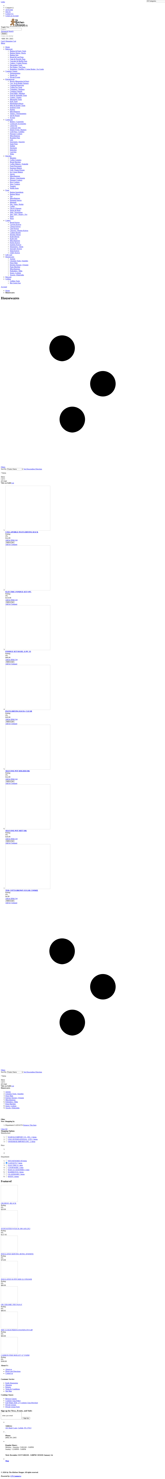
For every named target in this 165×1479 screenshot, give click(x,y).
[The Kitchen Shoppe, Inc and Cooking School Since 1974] (19, 27)
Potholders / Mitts (11, 1102)
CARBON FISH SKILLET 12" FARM (15, 1355)
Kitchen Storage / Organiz (14, 1098)
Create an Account (12, 16)
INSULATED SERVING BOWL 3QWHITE (17, 1254)
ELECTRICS (15, 1165)
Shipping (8, 1385)
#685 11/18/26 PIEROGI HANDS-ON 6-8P (17, 1330)
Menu (3, 43)
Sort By (3, 469)
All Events (9, 10)
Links (3, 2)
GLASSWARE (16, 1174)
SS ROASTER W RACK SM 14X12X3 (15, 1229)
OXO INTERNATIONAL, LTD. (23, 1139)
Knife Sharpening (11, 1383)
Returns (8, 1387)
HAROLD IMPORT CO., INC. (22, 1137)
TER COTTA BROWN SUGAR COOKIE (21, 890)
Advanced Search (7, 31)
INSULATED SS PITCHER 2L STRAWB (16, 1279)
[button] (11, 540)
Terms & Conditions (12, 1389)
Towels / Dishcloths (12, 1108)
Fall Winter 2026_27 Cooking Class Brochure (21, 1403)
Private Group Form (12, 1407)
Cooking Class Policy (13, 1401)
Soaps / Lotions (10, 1106)
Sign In (8, 12)
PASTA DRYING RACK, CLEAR (18, 711)
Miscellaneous (10, 1100)
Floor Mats (9, 1096)
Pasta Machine (10, 1104)
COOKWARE (15, 1167)
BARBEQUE (16, 1172)
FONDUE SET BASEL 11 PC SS (18, 651)
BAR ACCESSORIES (18, 1170)
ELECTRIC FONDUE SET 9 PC (18, 592)
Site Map (8, 1391)
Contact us (9, 1373)
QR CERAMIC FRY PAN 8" (11, 1305)
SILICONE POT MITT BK (16, 831)
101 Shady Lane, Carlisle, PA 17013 (18, 1428)
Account (4, 287)
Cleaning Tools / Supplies (14, 1094)
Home (7, 291)
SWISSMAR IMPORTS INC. (21, 1141)
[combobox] (11, 29)
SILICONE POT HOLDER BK (17, 771)
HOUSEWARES (17, 1161)
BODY (13, 1176)
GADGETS (15, 1163)
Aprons (8, 1092)
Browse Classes (11, 1399)
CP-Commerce (15, 1476)
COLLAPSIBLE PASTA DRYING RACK (21, 532)
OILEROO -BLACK (8, 1203)
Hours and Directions (13, 1371)
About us (8, 1369)
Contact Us (9, 14)
